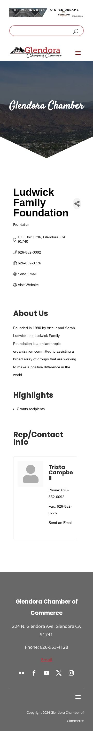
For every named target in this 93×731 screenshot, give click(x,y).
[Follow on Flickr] (22, 673)
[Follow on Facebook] (34, 673)
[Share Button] (77, 203)
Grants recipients (31, 409)
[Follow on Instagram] (71, 673)
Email (46, 660)
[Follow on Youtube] (46, 673)
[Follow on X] (59, 673)
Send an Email (60, 523)
